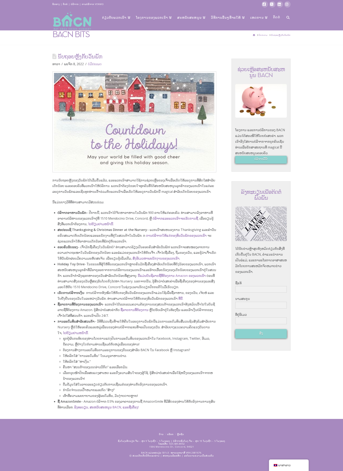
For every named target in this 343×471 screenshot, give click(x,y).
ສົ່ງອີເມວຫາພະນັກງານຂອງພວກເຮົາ (156, 258)
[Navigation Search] (287, 17)
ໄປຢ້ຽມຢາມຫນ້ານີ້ (100, 224)
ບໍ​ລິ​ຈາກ (75, 4)
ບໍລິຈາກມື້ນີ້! (261, 159)
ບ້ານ (161, 434)
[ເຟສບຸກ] (265, 4)
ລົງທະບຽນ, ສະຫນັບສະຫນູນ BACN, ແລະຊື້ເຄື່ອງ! (106, 407)
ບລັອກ (170, 434)
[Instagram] (287, 4)
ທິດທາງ (56, 4)
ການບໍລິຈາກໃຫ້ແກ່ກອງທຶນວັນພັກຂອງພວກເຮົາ (176, 235)
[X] (272, 4)
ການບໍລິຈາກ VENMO (93, 4)
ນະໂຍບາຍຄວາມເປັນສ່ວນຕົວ (199, 455)
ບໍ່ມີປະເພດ (95, 64)
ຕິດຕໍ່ (65, 4)
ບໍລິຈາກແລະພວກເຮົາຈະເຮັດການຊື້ (175, 218)
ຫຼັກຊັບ (180, 434)
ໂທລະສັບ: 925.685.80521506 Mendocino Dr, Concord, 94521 (171, 445)
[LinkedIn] (280, 4)
